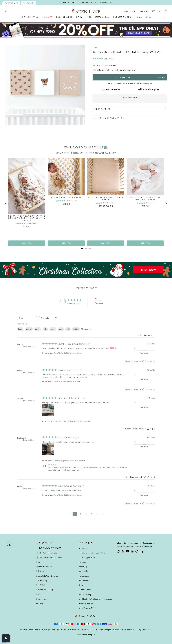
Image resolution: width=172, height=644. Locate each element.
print (45, 329)
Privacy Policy (85, 594)
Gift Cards (40, 571)
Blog (38, 562)
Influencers (84, 575)
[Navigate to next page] (103, 514)
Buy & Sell (40, 585)
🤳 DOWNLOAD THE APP (48, 548)
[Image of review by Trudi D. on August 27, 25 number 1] (48, 410)
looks (20, 329)
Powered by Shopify (86, 634)
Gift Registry (41, 580)
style (68, 329)
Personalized (122, 17)
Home (138, 17)
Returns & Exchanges (45, 589)
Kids (89, 17)
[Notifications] (153, 11)
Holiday (47, 17)
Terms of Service (86, 603)
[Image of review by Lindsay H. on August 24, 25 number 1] (48, 449)
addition (76, 329)
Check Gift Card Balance (47, 575)
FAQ (38, 594)
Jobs (81, 585)
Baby (79, 17)
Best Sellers (64, 17)
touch (61, 329)
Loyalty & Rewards (44, 566)
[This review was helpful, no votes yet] (148, 361)
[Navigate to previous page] (69, 514)
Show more (86, 329)
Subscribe (143, 12)
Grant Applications (87, 557)
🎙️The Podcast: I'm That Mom (49, 557)
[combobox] (27, 318)
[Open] (6, 638)
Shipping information (109, 118)
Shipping (83, 566)
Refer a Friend (85, 589)
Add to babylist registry (148, 89)
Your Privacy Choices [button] (88, 608)
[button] (44, 46)
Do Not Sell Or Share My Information (95, 598)
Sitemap (39, 603)
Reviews (82, 562)
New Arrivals (29, 17)
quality (37, 329)
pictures (29, 329)
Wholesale (129, 12)
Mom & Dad (102, 17)
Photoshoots (84, 580)
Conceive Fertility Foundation (92, 552)
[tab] (11, 3)
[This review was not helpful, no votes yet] (152, 361)
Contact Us (41, 598)
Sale (149, 17)
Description (102, 109)
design (52, 329)
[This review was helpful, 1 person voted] (148, 477)
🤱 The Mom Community (47, 552)
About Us (83, 548)
